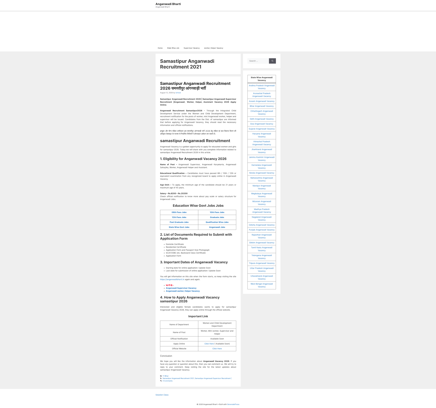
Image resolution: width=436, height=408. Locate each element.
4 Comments (168, 381)
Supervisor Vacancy (192, 48)
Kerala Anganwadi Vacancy (261, 173)
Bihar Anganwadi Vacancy (262, 106)
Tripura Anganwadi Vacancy (262, 263)
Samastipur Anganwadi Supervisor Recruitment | (213, 378)
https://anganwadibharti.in (172, 279)
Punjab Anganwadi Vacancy (262, 230)
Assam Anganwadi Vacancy (261, 101)
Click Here (209, 344)
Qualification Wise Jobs (217, 222)
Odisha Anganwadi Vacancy (262, 225)
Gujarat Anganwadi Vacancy (262, 129)
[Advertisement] (218, 28)
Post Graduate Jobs (179, 222)
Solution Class (162, 395)
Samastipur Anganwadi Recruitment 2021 (178, 378)
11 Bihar (165, 376)
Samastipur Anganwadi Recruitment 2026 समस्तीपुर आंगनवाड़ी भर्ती (195, 86)
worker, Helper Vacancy (213, 48)
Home (160, 48)
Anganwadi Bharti (168, 4)
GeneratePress (233, 404)
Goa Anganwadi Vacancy (261, 124)
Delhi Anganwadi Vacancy (262, 119)
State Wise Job (173, 48)
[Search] (272, 61)
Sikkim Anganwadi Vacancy (261, 242)
